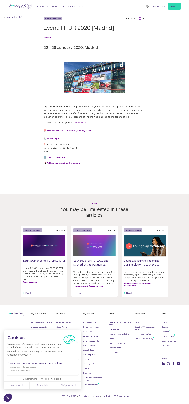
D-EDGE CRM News (53, 18)
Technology (166, 345)
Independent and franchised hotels (120, 323)
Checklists (87, 373)
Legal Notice (106, 396)
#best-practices (146, 283)
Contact (165, 327)
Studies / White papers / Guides (145, 328)
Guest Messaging (63, 322)
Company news (168, 336)
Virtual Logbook (89, 345)
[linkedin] (163, 363)
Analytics (86, 359)
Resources (82, 6)
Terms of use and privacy (89, 396)
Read (28, 293)
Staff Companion (89, 355)
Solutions (55, 6)
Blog (137, 322)
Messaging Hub (89, 322)
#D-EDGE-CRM (130, 286)
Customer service (169, 341)
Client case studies (143, 334)
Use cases (72, 6)
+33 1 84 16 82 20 (159, 6)
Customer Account (90, 385)
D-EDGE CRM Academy (144, 339)
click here (80, 122)
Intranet (86, 368)
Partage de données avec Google (23, 367)
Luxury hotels (114, 329)
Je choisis (42, 385)
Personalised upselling (92, 336)
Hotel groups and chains (119, 334)
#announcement (30, 282)
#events (47, 37)
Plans (63, 6)
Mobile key (87, 332)
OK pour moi (68, 385)
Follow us (165, 358)
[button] (7, 397)
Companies (113, 352)
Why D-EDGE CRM (43, 6)
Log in (174, 6)
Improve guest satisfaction (41, 322)
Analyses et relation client (20, 371)
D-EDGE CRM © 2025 (68, 396)
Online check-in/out (91, 327)
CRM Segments (89, 364)
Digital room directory (92, 341)
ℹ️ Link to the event (54, 157)
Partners (165, 332)
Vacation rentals (115, 348)
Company (165, 322)
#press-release (96, 286)
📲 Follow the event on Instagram (62, 163)
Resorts (112, 339)
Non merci (17, 385)
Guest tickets (88, 350)
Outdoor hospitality (117, 343)
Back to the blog (14, 17)
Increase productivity (38, 327)
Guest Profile (61, 327)
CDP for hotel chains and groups (92, 379)
